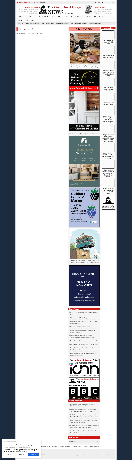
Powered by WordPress (94, 455)
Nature (79, 17)
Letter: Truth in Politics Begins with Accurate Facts (84, 341)
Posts (81, 455)
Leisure (56, 17)
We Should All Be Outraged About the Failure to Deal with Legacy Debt (85, 261)
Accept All (33, 454)
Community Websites (32, 23)
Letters (68, 17)
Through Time (26, 20)
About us (31, 17)
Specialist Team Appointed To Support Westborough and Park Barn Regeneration (82, 336)
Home (21, 17)
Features (44, 17)
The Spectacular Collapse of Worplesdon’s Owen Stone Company (82, 405)
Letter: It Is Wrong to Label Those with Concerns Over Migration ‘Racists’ (83, 349)
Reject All (21, 454)
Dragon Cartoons (62, 23)
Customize (9, 454)
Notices (98, 17)
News (89, 17)
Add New (85, 455)
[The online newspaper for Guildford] (66, 10)
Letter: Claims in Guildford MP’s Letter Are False (84, 344)
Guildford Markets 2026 (79, 23)
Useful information (47, 23)
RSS (108, 451)
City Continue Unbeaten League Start (80, 318)
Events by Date (45, 447)
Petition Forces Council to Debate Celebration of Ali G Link (83, 421)
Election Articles (95, 23)
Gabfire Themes (110, 455)
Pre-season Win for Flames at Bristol (80, 327)
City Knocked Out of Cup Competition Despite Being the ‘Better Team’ (83, 354)
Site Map (20, 23)
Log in (77, 455)
